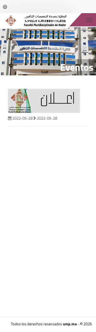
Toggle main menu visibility (89, 20)
